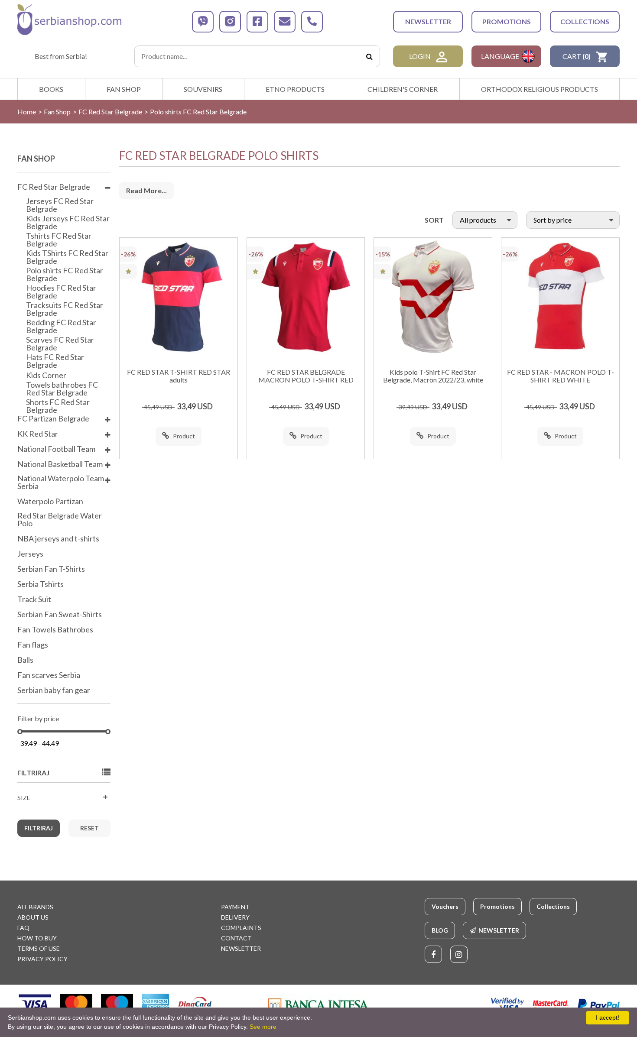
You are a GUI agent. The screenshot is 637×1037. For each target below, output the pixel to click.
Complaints (241, 927)
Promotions (506, 21)
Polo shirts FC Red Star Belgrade (64, 274)
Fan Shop (124, 89)
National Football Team (56, 449)
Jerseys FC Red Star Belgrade (60, 205)
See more (263, 1026)
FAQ (23, 927)
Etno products (295, 89)
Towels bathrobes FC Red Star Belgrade (62, 388)
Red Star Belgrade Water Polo (59, 520)
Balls (25, 660)
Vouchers (445, 906)
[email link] (285, 21)
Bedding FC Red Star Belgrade (61, 326)
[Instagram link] (459, 954)
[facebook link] (257, 21)
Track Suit (34, 599)
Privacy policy (42, 958)
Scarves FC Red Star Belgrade (60, 343)
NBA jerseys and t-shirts (58, 539)
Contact (236, 938)
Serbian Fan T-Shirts (51, 569)
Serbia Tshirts (40, 584)
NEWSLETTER (428, 21)
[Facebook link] (433, 954)
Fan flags (32, 645)
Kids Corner (46, 375)
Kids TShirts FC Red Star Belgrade (67, 257)
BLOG (440, 930)
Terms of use (38, 948)
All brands (35, 907)
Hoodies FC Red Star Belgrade (61, 291)
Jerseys (30, 554)
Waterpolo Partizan (50, 501)
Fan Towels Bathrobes (55, 629)
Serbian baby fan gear (53, 690)
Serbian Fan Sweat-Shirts (59, 614)
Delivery (235, 917)
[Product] (178, 297)
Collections (584, 21)
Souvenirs (203, 89)
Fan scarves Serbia (48, 675)
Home (26, 111)
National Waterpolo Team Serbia (60, 482)
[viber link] (203, 21)
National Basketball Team (60, 464)
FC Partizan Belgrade (53, 419)
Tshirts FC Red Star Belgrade (58, 239)
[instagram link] (230, 21)
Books (51, 89)
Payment (235, 907)
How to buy (37, 938)
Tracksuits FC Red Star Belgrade (64, 309)
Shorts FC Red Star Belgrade (58, 406)
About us (33, 917)
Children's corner (402, 89)
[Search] (369, 56)
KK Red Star (37, 434)
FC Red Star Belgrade (110, 111)
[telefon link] (312, 21)
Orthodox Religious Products (539, 89)
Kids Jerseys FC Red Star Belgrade (68, 222)
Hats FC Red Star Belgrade (55, 361)
